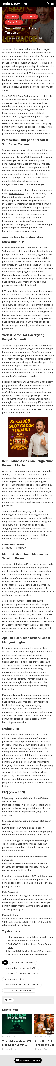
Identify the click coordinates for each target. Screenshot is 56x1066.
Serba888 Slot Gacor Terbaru (17, 49)
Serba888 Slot (16, 193)
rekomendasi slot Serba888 (20, 968)
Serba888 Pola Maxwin (14, 547)
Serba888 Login (10, 345)
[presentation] (49, 1032)
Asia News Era (15, 3)
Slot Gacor (29, 16)
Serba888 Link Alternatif (15, 564)
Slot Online (14, 22)
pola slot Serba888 (23, 963)
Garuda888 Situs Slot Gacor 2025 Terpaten (30, 951)
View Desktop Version (29, 1060)
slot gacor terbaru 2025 (19, 990)
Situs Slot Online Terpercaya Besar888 (27, 954)
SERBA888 (9, 974)
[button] (52, 3)
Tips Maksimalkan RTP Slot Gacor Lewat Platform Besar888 (16, 1043)
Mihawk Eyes (16, 38)
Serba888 (12, 16)
